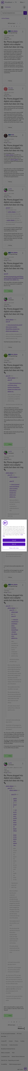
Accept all (14, 540)
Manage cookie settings (14, 548)
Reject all (14, 544)
